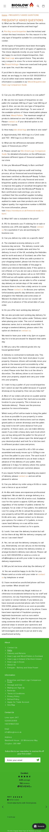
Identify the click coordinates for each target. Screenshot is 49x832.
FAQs (9, 650)
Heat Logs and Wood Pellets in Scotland (25, 656)
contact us (13, 121)
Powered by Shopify (35, 831)
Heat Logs (9, 58)
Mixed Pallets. (17, 115)
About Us (11, 665)
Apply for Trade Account (18, 702)
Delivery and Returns (16, 653)
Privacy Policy (13, 696)
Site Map (11, 705)
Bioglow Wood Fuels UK (21, 831)
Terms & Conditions (16, 693)
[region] (24, 807)
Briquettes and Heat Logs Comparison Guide (24, 681)
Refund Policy (13, 699)
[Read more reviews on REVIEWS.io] (24, 787)
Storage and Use (14, 685)
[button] (4, 6)
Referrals (11, 690)
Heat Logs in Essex (15, 662)
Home (4, 15)
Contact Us (12, 647)
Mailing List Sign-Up (16, 688)
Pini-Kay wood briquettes (15, 31)
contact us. (26, 330)
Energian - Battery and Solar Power (22, 667)
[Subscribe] (37, 759)
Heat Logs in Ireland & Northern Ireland (24, 659)
